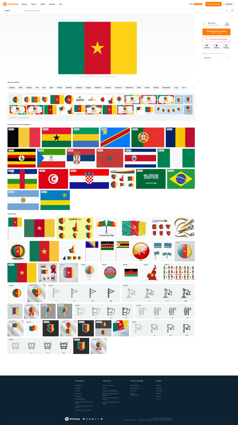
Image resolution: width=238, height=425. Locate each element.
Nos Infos (133, 391)
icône (20, 87)
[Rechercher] (227, 10)
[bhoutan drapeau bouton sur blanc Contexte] (141, 251)
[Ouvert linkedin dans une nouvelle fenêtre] (90, 419)
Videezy (77, 391)
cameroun (118, 87)
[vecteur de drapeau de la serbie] (81, 158)
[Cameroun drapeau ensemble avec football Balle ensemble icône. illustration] (184, 228)
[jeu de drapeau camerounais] (47, 272)
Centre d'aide (134, 385)
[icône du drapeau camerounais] (106, 228)
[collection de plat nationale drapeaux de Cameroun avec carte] (75, 228)
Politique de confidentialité (145, 420)
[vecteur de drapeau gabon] (86, 137)
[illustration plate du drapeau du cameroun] (21, 272)
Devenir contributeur (134, 394)
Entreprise (78, 393)
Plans (191, 4)
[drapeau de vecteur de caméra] (68, 272)
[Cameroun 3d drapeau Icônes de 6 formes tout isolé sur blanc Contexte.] (161, 228)
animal (147, 87)
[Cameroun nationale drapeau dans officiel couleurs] (39, 228)
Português (159, 391)
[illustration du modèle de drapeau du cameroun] (16, 293)
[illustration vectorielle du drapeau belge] (23, 137)
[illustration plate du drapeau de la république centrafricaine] (22, 179)
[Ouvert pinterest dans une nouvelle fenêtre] (93, 419)
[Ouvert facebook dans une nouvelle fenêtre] (84, 419)
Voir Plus (188, 110)
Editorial (52, 4)
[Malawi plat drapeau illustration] (131, 272)
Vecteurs (24, 4)
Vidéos (42, 4)
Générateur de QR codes (83, 410)
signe (51, 87)
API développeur (80, 399)
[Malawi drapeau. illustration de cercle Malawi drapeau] (110, 272)
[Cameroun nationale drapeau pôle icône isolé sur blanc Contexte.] (15, 228)
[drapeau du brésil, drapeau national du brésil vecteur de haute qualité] (181, 179)
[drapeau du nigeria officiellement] (176, 158)
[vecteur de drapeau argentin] (23, 200)
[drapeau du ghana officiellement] (56, 137)
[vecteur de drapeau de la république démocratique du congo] (115, 137)
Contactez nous (135, 388)
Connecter (228, 4)
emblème (79, 87)
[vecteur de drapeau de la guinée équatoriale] (51, 158)
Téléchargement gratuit (216, 32)
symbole (12, 87)
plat (37, 87)
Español (158, 388)
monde (59, 87)
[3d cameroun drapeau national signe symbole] (134, 228)
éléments (98, 87)
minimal (184, 87)
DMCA (105, 388)
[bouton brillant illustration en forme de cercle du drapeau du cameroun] (185, 251)
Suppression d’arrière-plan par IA (83, 406)
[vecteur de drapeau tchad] (180, 137)
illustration (129, 87)
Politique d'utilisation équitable (163, 420)
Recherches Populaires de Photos (111, 398)
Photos (33, 4)
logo (176, 87)
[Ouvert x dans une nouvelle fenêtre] (99, 419)
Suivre (227, 25)
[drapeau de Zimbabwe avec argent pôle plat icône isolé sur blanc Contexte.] (122, 251)
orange (156, 87)
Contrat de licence (108, 385)
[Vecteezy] (10, 4)
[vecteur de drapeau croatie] (89, 179)
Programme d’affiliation (110, 391)
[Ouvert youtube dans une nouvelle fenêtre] (101, 419)
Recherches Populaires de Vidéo (111, 403)
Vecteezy (78, 388)
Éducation (78, 396)
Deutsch (158, 393)
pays (44, 87)
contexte (108, 87)
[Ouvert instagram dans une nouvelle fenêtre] (87, 419)
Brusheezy (78, 385)
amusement (166, 87)
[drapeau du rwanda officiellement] (55, 200)
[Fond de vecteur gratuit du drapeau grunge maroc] (109, 158)
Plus (60, 4)
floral (139, 87)
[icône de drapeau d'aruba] (163, 251)
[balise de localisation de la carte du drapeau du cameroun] (89, 272)
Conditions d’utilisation (129, 420)
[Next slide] (192, 87)
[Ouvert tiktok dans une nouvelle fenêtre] (96, 419)
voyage (88, 87)
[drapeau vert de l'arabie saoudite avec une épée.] (151, 179)
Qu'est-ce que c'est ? (219, 53)
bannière (69, 87)
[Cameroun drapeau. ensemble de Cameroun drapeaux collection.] (72, 251)
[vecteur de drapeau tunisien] (53, 179)
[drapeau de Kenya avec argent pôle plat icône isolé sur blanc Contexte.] (107, 251)
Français (159, 396)
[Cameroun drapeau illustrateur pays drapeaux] (44, 251)
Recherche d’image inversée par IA (84, 402)
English (158, 385)
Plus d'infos (207, 58)
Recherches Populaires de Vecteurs (111, 394)
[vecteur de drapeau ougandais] (21, 158)
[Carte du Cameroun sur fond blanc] (152, 272)
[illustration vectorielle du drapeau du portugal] (147, 137)
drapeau (29, 87)
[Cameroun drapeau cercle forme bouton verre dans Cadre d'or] (17, 251)
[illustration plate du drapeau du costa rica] (140, 158)
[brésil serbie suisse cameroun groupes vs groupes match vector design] (179, 272)
